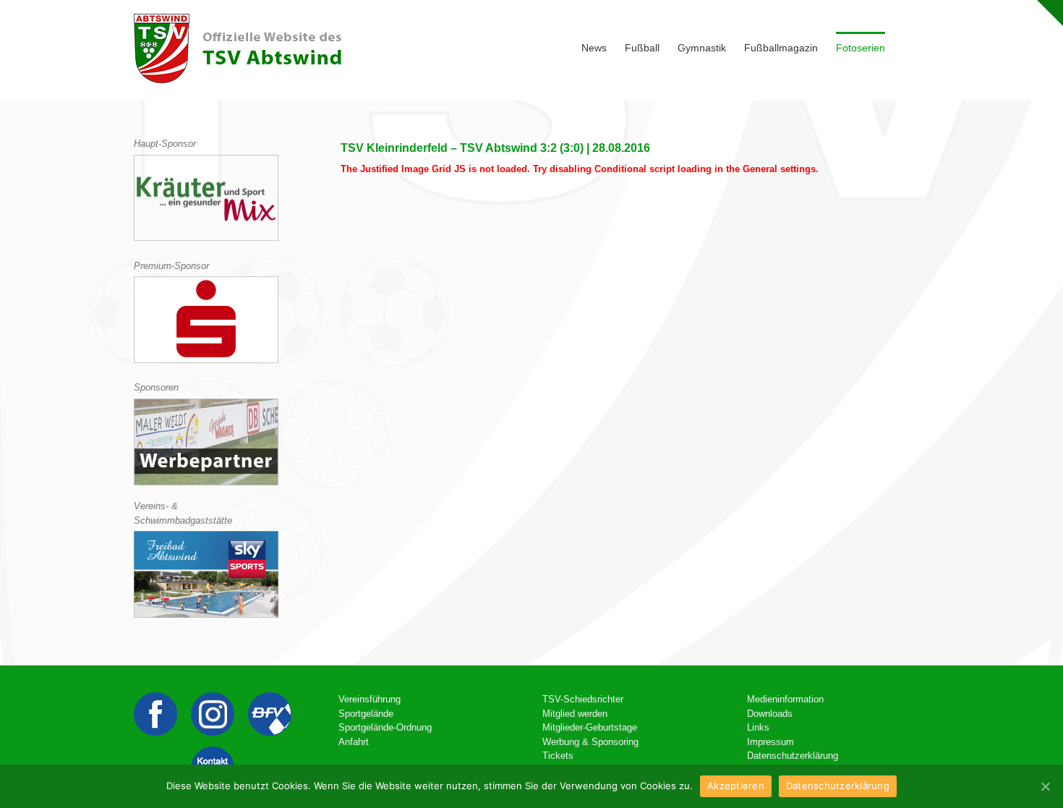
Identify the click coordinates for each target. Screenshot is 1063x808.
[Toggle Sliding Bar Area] (1050, 13)
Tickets (557, 755)
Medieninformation (785, 699)
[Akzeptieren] (1045, 786)
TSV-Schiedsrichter (582, 699)
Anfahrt (353, 741)
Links (758, 727)
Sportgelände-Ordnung (385, 727)
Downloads (770, 713)
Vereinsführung (369, 699)
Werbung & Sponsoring (590, 741)
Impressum (770, 741)
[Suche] (907, 46)
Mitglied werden (574, 713)
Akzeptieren (735, 785)
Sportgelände (365, 713)
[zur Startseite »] (237, 48)
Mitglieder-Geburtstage (589, 727)
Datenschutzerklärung (792, 755)
